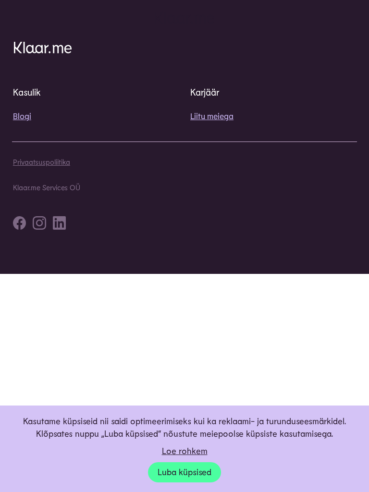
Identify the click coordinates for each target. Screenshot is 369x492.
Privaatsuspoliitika (41, 162)
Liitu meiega (212, 116)
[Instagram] (39, 224)
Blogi (22, 116)
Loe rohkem (185, 450)
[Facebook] (19, 224)
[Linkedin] (59, 224)
